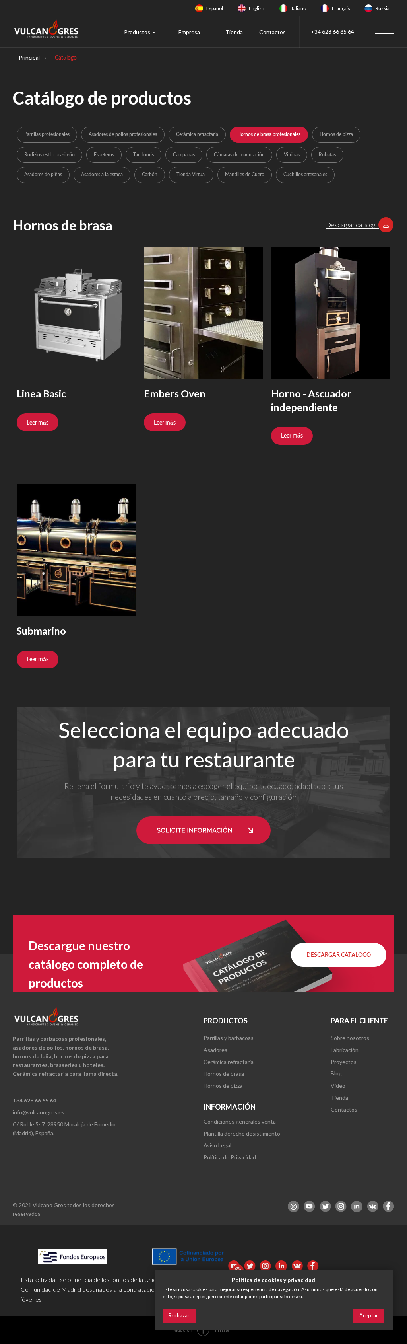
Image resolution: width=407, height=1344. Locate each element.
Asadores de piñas (43, 174)
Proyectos (344, 1061)
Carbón (149, 174)
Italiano (298, 8)
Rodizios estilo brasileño (49, 155)
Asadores (215, 1049)
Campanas (184, 155)
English (256, 8)
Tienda (234, 32)
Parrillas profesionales (47, 134)
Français (341, 8)
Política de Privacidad (230, 1157)
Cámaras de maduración (239, 155)
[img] (199, 8)
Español (214, 8)
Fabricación (345, 1049)
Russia (383, 8)
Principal (29, 57)
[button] (385, 224)
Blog (336, 1073)
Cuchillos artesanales (305, 174)
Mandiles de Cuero (244, 174)
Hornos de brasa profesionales (268, 134)
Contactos (272, 32)
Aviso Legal (217, 1145)
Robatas (327, 155)
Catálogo (66, 57)
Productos (137, 32)
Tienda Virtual (191, 174)
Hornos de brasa (224, 1073)
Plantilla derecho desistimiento (242, 1133)
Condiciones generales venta (240, 1121)
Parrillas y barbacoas (229, 1037)
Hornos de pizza (336, 134)
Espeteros (104, 155)
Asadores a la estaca (102, 174)
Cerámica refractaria (197, 134)
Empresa (189, 32)
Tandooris (143, 155)
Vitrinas (292, 155)
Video (338, 1085)
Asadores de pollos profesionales (123, 134)
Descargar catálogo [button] (352, 224)
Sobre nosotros (350, 1037)
